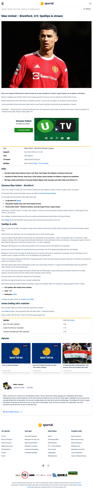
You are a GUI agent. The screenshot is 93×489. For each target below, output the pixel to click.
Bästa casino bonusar (77, 439)
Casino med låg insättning (78, 456)
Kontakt (3, 453)
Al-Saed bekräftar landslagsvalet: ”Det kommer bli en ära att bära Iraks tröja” (75, 366)
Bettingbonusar (75, 446)
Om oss (3, 436)
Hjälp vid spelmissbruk (31, 443)
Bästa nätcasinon (76, 436)
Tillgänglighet (51, 453)
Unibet (15, 294)
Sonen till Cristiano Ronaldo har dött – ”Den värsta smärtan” (45, 366)
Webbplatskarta (52, 456)
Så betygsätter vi (6, 449)
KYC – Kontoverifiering (54, 446)
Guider (50, 436)
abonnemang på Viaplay (48, 193)
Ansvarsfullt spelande (31, 436)
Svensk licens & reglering (31, 449)
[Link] (16, 353)
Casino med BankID (76, 453)
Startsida (4, 9)
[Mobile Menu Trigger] (2, 4)
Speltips (10, 9)
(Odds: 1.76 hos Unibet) (40, 163)
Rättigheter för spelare (31, 446)
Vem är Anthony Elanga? (10, 365)
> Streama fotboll (23, 130)
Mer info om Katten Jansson (11, 412)
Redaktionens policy (7, 446)
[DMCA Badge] (18, 475)
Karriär (3, 456)
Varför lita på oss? (6, 443)
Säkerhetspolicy (52, 443)
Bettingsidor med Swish (77, 449)
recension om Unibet (27, 299)
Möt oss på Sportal (6, 439)
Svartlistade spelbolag (31, 453)
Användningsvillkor (53, 439)
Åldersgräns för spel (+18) (32, 439)
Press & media (52, 449)
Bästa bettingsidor (76, 443)
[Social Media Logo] (43, 465)
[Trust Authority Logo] (31, 475)
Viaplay (7, 220)
